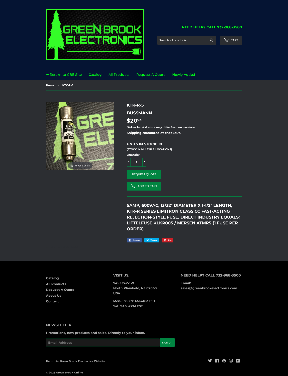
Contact (52, 301)
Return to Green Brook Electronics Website (75, 361)
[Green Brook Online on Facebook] (217, 361)
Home (50, 85)
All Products (119, 75)
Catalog (95, 75)
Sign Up (167, 342)
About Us (53, 295)
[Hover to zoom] (80, 136)
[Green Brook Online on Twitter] (210, 361)
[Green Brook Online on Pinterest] (224, 361)
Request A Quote (150, 75)
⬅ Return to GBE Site (64, 75)
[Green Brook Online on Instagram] (231, 361)
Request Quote (144, 174)
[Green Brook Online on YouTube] (238, 361)
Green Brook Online (69, 372)
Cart (234, 40)
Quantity (133, 154)
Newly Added (183, 75)
